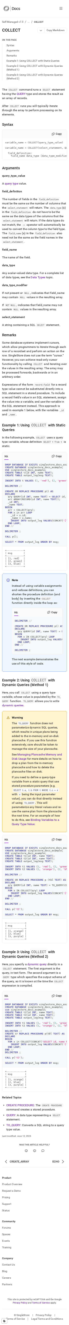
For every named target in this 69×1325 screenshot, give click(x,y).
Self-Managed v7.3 (13, 21)
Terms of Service (41, 1302)
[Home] (12, 8)
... (29, 21)
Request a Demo (11, 1190)
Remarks (12, 55)
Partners (7, 1284)
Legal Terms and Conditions (47, 1318)
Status (6, 1210)
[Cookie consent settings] (4, 1321)
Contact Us (8, 1264)
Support (6, 1203)
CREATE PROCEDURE (20, 1105)
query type (11, 183)
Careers (6, 1277)
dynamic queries (13, 705)
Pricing (6, 1197)
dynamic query (37, 964)
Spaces (6, 1234)
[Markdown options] (41, 30)
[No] (34, 1150)
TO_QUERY (13, 1125)
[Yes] (26, 1150)
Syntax (11, 45)
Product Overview (12, 1184)
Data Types (38, 277)
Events (6, 1240)
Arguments (13, 50)
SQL (6, 456)
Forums (6, 1227)
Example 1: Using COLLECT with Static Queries (33, 60)
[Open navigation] (60, 8)
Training (6, 1247)
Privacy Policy (20, 1302)
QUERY (21, 94)
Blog (4, 1271)
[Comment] (43, 1150)
